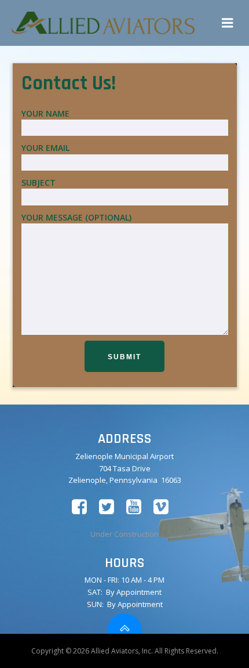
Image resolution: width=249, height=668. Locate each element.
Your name (45, 113)
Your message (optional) (76, 217)
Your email (45, 147)
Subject (38, 182)
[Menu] (227, 23)
